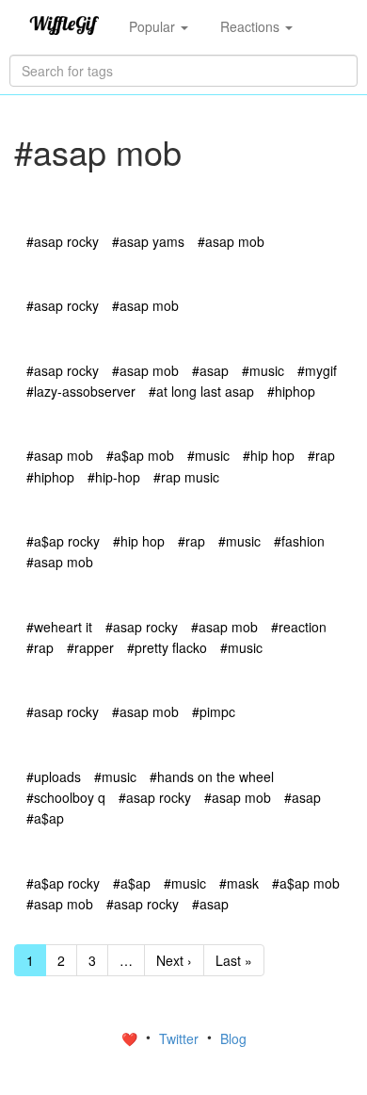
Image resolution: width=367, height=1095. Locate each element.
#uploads (53, 776)
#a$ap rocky (63, 540)
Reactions (251, 26)
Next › (174, 960)
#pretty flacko (167, 647)
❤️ (131, 1038)
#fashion (299, 540)
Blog (233, 1038)
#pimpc (213, 711)
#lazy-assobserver (81, 391)
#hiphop (291, 391)
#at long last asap (201, 391)
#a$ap (45, 818)
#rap (321, 455)
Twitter (180, 1038)
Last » (233, 960)
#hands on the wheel (212, 776)
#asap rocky (62, 241)
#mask (239, 883)
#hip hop (269, 455)
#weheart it (59, 626)
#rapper (90, 647)
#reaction (299, 626)
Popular (154, 26)
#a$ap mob (140, 455)
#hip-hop (114, 476)
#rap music (186, 476)
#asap (210, 370)
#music (263, 370)
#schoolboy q (65, 797)
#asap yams (148, 241)
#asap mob (231, 241)
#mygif (317, 370)
